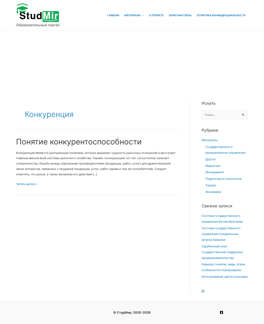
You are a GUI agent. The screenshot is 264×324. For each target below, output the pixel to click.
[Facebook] (221, 312)
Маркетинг (213, 166)
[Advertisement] (132, 60)
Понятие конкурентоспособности (79, 141)
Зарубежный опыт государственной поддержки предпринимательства (222, 252)
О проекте (156, 15)
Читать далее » (26, 184)
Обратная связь (180, 15)
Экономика (213, 192)
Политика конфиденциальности (221, 15)
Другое (210, 159)
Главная (113, 15)
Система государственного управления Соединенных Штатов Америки (221, 234)
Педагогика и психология (223, 179)
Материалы (132, 15)
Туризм (210, 185)
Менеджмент (214, 172)
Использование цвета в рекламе (225, 276)
